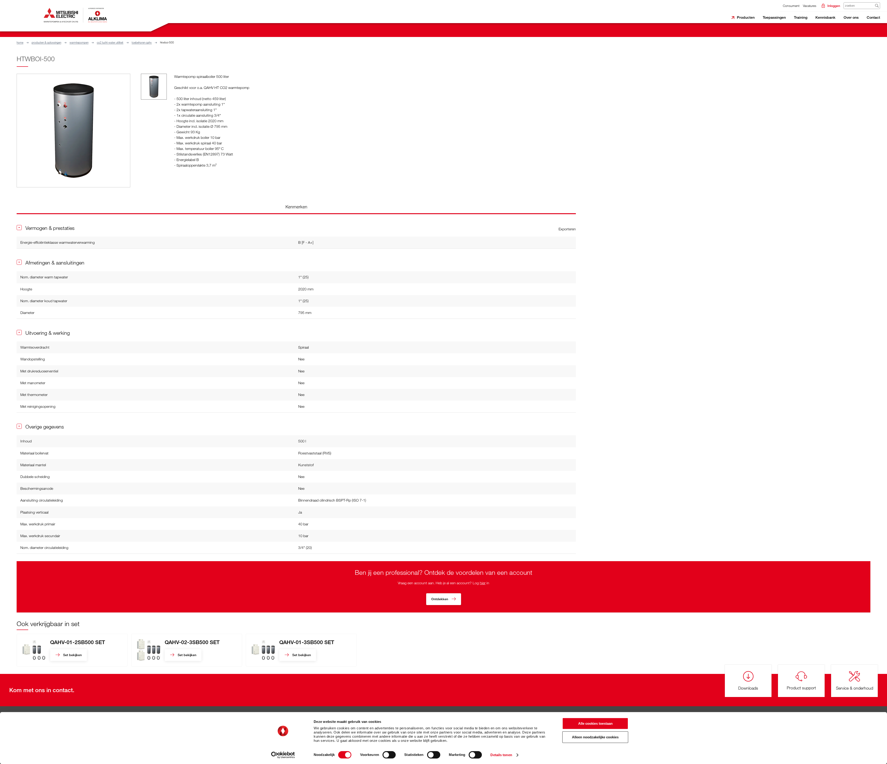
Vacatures (809, 6)
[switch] (389, 754)
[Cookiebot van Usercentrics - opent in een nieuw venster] (283, 755)
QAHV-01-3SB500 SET (306, 642)
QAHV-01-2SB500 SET (77, 642)
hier (483, 583)
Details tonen (501, 755)
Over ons (851, 17)
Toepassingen (774, 17)
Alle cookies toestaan (595, 723)
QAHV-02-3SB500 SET (192, 642)
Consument (791, 6)
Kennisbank (825, 17)
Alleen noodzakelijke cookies (595, 737)
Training (800, 17)
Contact (873, 17)
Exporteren (567, 229)
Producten (746, 17)
